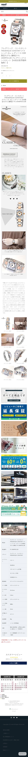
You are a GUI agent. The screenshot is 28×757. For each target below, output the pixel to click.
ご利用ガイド (6, 733)
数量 (2, 73)
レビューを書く (14, 663)
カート (15, 8)
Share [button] (4, 85)
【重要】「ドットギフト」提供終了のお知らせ (14, 15)
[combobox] (14, 11)
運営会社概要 (6, 730)
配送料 (4, 70)
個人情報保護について (8, 736)
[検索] (26, 11)
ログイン (5, 8)
